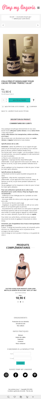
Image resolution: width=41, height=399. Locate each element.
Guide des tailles (21, 337)
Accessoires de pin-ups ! (23, 17)
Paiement (20, 339)
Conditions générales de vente (16, 391)
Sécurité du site (20, 323)
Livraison (20, 341)
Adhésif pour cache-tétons (22, 19)
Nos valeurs (20, 326)
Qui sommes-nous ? (14, 389)
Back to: (15, 111)
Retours (20, 335)
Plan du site (29, 391)
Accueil (12, 17)
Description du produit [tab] (21, 119)
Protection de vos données (20, 321)
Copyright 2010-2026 (26, 389)
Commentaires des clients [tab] (21, 123)
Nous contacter (20, 343)
